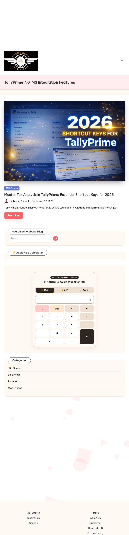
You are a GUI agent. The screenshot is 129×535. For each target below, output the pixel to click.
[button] (55, 238)
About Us (95, 517)
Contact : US (95, 528)
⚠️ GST (64, 290)
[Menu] (123, 61)
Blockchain (14, 374)
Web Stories (15, 388)
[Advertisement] (64, 23)
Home (95, 512)
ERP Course (12, 188)
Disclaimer (95, 523)
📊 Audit (84, 290)
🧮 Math (45, 290)
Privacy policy (95, 533)
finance (12, 381)
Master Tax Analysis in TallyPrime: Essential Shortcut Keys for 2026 (59, 194)
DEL (57, 308)
